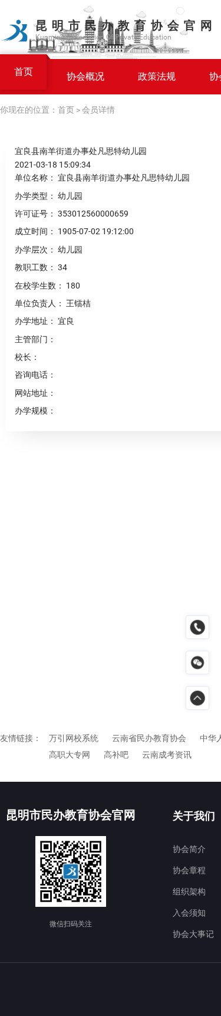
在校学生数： (39, 285)
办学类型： (35, 196)
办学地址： (35, 321)
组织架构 (189, 891)
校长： (27, 357)
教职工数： (35, 267)
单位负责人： (39, 303)
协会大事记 (193, 934)
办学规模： (35, 410)
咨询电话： (35, 374)
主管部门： (35, 339)
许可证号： (35, 213)
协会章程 (189, 870)
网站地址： (35, 393)
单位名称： (35, 177)
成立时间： (35, 231)
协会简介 (189, 849)
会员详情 (98, 109)
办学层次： (35, 249)
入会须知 (189, 912)
